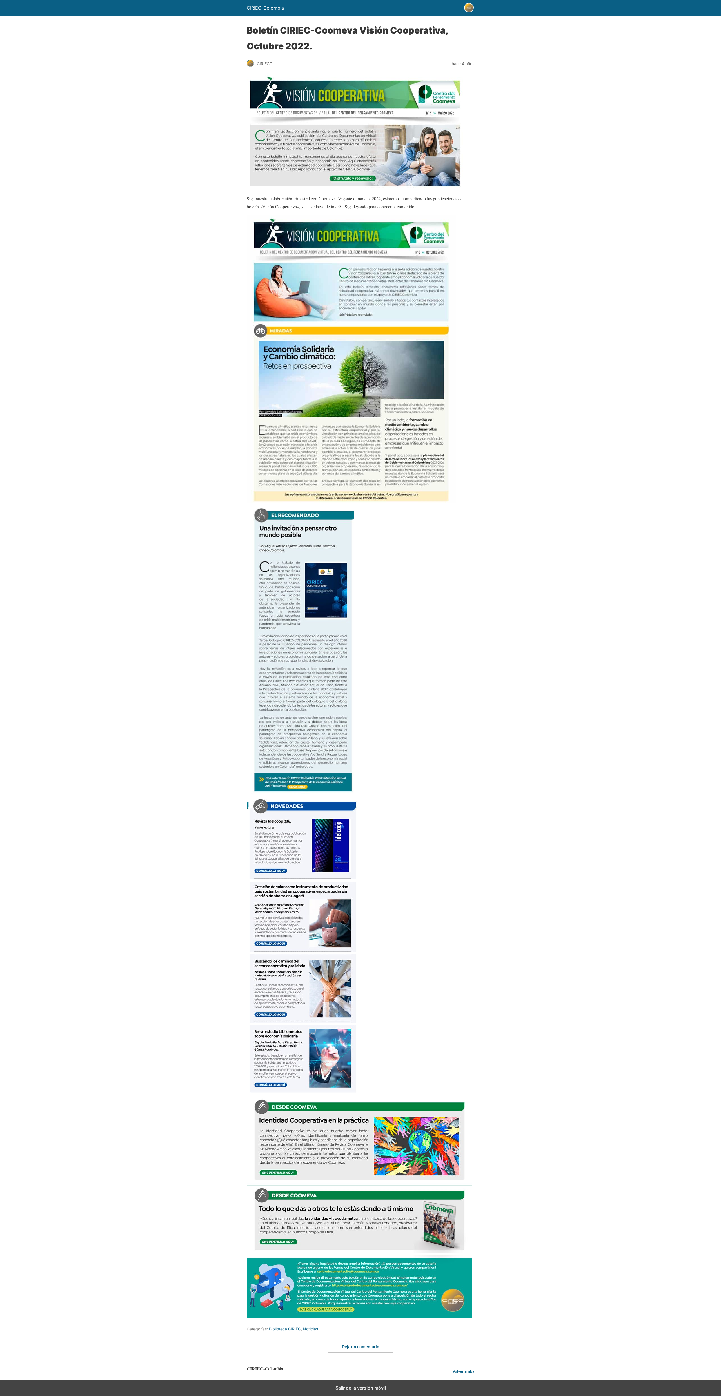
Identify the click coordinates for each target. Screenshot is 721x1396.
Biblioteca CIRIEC (285, 1328)
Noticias (310, 1328)
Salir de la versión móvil (360, 1388)
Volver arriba (463, 1371)
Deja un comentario (360, 1346)
